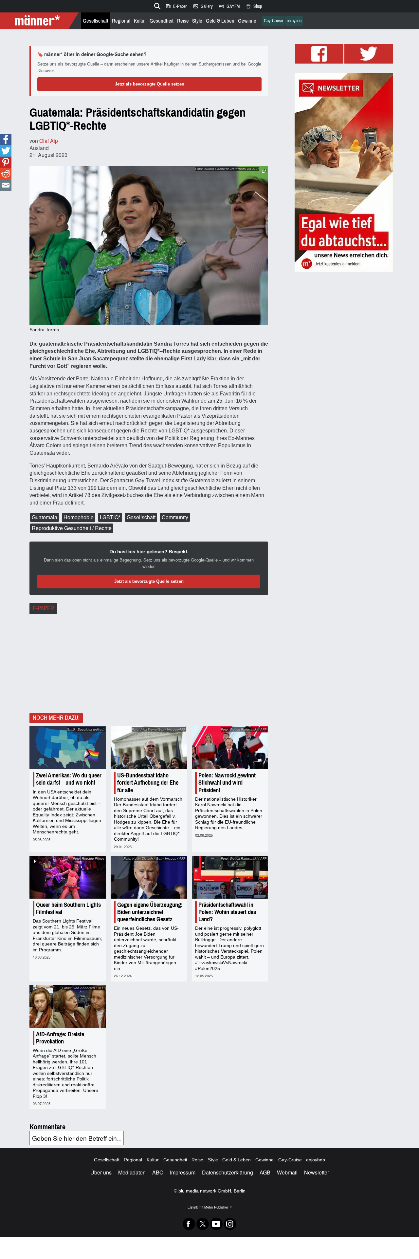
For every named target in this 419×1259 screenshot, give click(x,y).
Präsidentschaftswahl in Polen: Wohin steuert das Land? (227, 912)
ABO (157, 1172)
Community (175, 517)
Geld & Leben (220, 21)
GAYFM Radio (229, 6)
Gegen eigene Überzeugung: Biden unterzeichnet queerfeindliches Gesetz (150, 912)
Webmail (287, 1172)
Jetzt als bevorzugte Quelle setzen (149, 84)
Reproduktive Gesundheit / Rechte (72, 528)
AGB (265, 1172)
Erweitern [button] (264, 171)
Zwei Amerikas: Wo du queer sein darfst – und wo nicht (68, 779)
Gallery (203, 6)
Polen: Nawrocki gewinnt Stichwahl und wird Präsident (227, 782)
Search (156, 5)
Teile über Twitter (5, 151)
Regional (121, 21)
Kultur (140, 21)
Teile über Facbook (5, 139)
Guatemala (44, 517)
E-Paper (176, 6)
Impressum (182, 1172)
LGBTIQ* (110, 517)
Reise (183, 21)
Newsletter (316, 1172)
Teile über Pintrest (5, 162)
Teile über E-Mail (5, 185)
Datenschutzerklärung (227, 1172)
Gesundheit (161, 21)
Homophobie (79, 517)
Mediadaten (132, 1172)
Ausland (39, 148)
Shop (254, 6)
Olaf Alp (48, 140)
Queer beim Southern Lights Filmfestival (68, 908)
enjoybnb (294, 21)
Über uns (101, 1172)
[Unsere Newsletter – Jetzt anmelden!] (344, 172)
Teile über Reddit (5, 174)
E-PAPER (43, 608)
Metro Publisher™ (217, 1207)
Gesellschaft (95, 21)
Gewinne (247, 21)
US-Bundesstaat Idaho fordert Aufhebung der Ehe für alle (147, 782)
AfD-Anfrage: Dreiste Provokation (60, 1038)
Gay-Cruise (273, 21)
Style (197, 21)
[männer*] (40, 20)
